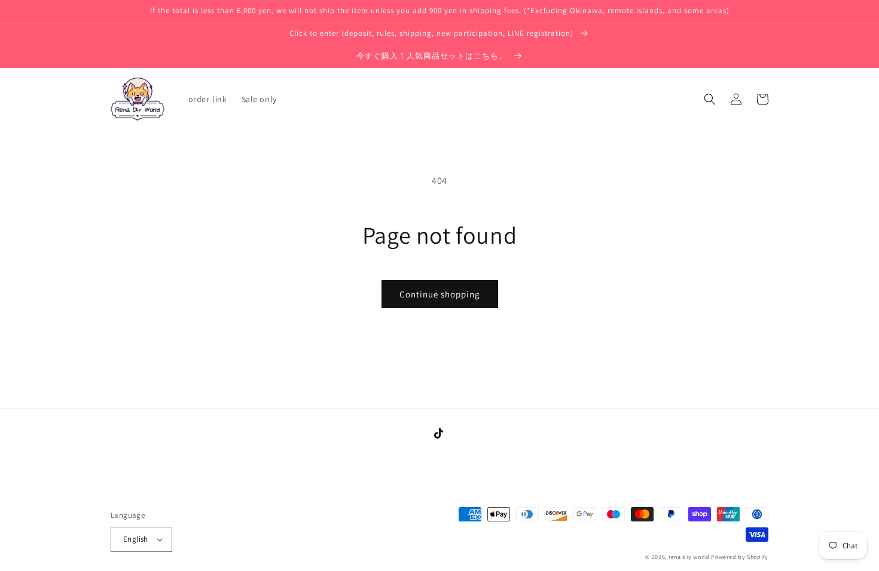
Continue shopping (439, 294)
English (135, 539)
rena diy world (689, 557)
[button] (710, 99)
